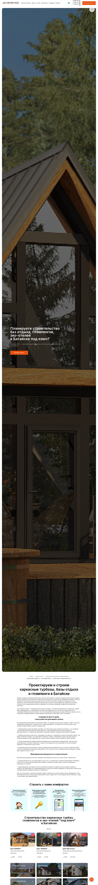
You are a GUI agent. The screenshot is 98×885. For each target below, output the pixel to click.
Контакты (58, 3)
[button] (89, 3)
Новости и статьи (39, 676)
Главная (31, 676)
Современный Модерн (19, 881)
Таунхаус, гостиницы (45, 881)
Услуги (38, 3)
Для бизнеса (44, 3)
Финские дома (43, 865)
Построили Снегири (26, 3)
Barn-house (68, 881)
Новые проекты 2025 (18, 865)
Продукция (51, 3)
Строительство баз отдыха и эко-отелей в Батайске (57, 676)
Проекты (34, 3)
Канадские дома (70, 865)
